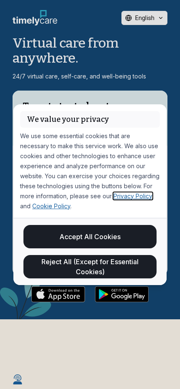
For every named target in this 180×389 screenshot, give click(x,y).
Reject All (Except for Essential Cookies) (90, 267)
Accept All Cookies (90, 236)
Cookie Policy (51, 206)
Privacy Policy (132, 196)
